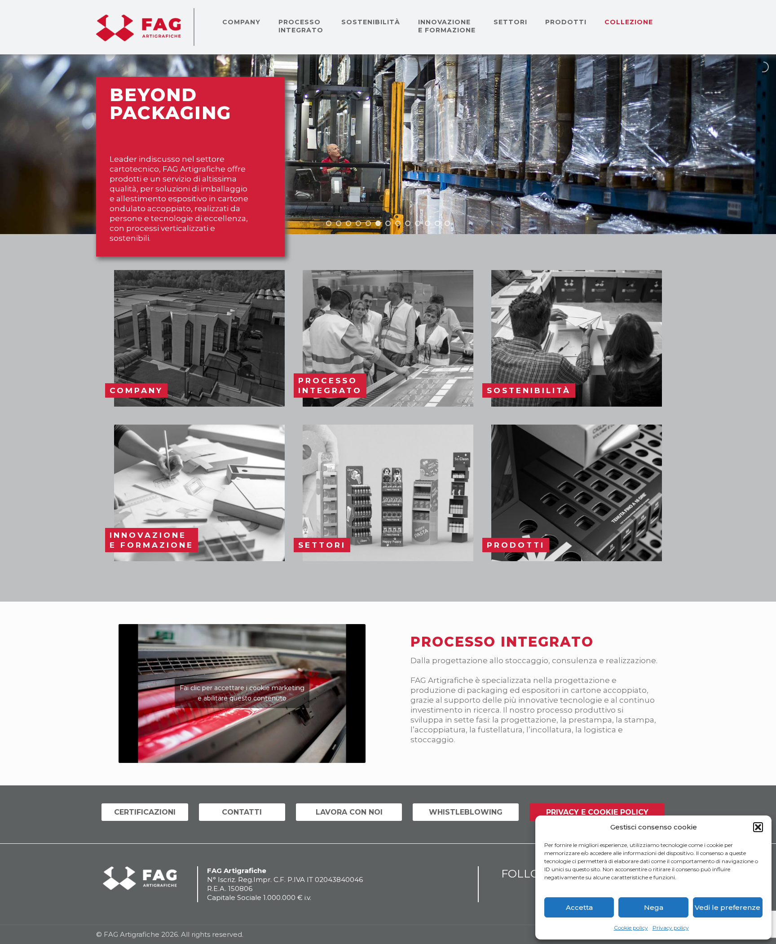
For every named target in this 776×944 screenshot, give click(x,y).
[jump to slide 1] (328, 223)
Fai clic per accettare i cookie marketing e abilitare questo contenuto (242, 693)
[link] (199, 338)
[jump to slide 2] (338, 223)
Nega (653, 907)
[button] (758, 827)
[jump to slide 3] (348, 223)
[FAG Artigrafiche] (138, 27)
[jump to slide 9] (407, 223)
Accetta (579, 907)
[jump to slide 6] (378, 223)
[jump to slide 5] (368, 223)
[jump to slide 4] (358, 223)
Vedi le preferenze (727, 907)
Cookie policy (631, 927)
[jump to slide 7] (388, 223)
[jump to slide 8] (398, 223)
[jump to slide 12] (437, 223)
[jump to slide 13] (447, 223)
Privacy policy (671, 927)
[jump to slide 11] (427, 223)
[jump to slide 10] (417, 223)
